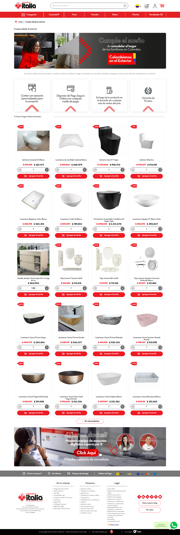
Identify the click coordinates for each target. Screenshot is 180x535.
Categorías (31, 15)
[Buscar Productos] (125, 6)
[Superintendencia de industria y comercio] (116, 524)
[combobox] (86, 6)
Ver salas (149, 510)
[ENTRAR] (155, 6)
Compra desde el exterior (35, 22)
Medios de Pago (105, 474)
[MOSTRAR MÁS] (90, 421)
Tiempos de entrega (80, 474)
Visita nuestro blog (149, 503)
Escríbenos (56, 474)
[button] (48, 126)
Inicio (20, 22)
